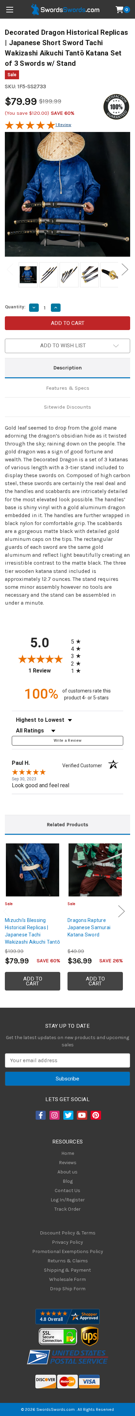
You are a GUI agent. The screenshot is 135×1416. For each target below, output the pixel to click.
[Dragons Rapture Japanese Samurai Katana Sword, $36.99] (95, 869)
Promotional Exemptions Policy (67, 1251)
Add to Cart (32, 981)
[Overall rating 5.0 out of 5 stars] (30, 128)
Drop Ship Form (68, 1289)
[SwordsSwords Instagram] (54, 1115)
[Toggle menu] (9, 9)
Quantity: (15, 306)
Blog (68, 1181)
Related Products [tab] (67, 824)
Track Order (67, 1209)
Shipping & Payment (67, 1270)
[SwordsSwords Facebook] (40, 1115)
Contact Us (67, 1190)
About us (67, 1172)
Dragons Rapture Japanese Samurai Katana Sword (89, 927)
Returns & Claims (67, 1261)
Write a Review (68, 740)
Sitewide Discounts (67, 407)
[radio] (78, 641)
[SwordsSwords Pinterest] (95, 1115)
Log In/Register (68, 1200)
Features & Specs (67, 388)
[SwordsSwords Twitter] (67, 1115)
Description (67, 368)
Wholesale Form (67, 1279)
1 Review (63, 124)
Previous (10, 269)
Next (125, 269)
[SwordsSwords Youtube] (81, 1115)
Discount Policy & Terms (68, 1233)
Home (67, 1153)
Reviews (67, 1163)
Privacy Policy (67, 1242)
